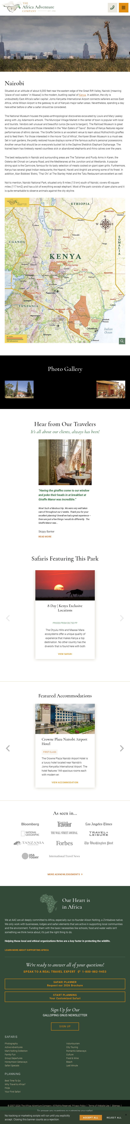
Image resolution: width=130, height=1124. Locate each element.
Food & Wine (72, 1058)
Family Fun (10, 1054)
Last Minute (72, 1065)
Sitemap (116, 1105)
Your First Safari (13, 1091)
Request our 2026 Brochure (65, 984)
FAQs (7, 1088)
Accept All (90, 1117)
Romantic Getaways (76, 1051)
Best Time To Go (13, 1080)
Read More (45, 536)
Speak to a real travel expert (64, 971)
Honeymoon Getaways (16, 1062)
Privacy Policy (79, 1105)
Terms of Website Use (98, 1105)
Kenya (82, 94)
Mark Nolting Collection (16, 1051)
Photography (11, 1043)
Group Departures (13, 1058)
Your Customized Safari (65, 997)
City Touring (72, 1047)
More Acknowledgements (64, 874)
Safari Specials (12, 1065)
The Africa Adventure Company (36, 1105)
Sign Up (65, 1026)
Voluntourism (73, 1043)
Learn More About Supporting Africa (27, 950)
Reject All (114, 1117)
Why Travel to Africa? (15, 1084)
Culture (69, 1054)
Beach (69, 1062)
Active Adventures (14, 1047)
